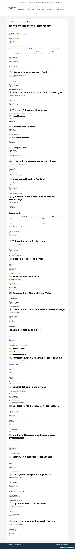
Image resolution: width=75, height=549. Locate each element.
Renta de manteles (50, 9)
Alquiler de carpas (50, 6)
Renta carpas (23, 2)
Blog (34, 13)
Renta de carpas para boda (34, 2)
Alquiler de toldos (40, 6)
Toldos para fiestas (31, 9)
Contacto (38, 13)
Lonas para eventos (21, 9)
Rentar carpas (32, 6)
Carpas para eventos (60, 9)
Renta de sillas (58, 2)
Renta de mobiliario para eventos (24, 13)
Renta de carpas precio (22, 6)
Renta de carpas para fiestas (47, 2)
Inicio (19, 2)
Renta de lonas (59, 6)
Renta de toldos (40, 9)
